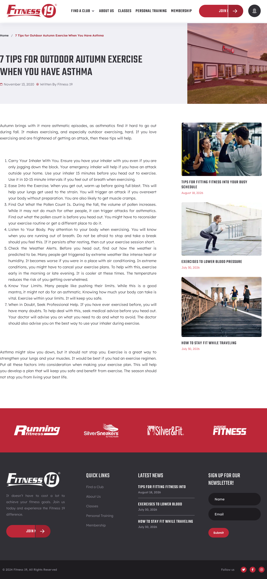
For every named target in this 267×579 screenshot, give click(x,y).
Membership (96, 525)
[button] (83, 11)
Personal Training (99, 516)
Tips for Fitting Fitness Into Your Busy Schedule (214, 184)
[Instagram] (261, 570)
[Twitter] (244, 570)
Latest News (150, 475)
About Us (93, 496)
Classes (92, 506)
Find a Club (95, 487)
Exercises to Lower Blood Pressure (211, 262)
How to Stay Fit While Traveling (209, 343)
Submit (218, 533)
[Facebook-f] (253, 570)
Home (4, 35)
